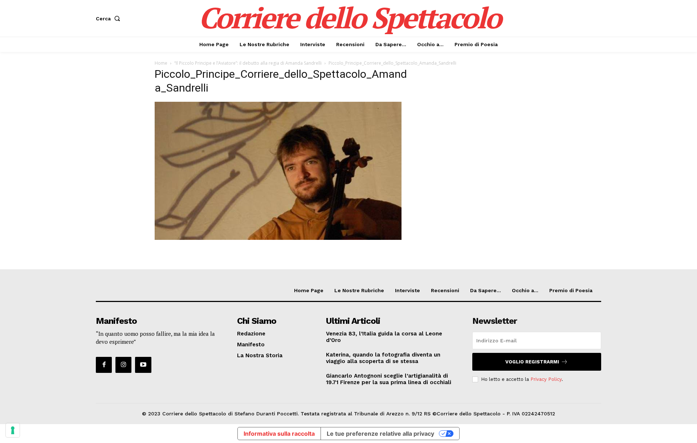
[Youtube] (143, 365)
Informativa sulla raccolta (279, 433)
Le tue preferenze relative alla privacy (380, 433)
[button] (109, 18)
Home (161, 63)
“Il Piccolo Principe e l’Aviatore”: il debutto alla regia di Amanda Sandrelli (248, 63)
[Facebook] (104, 365)
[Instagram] (123, 365)
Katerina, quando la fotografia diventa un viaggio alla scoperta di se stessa (383, 358)
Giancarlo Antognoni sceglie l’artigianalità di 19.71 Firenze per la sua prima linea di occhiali (388, 379)
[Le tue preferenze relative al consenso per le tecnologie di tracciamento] (13, 430)
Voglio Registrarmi (532, 362)
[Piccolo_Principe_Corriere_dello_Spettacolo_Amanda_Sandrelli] (278, 238)
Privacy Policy (546, 379)
